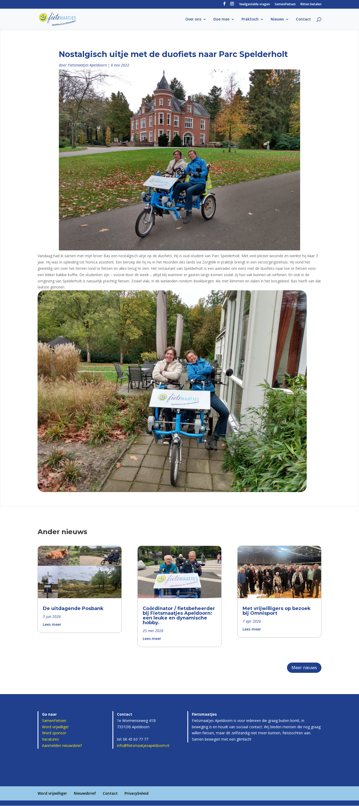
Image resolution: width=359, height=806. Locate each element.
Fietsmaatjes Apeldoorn (87, 65)
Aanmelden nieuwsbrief (62, 745)
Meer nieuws (304, 667)
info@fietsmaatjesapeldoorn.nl (143, 745)
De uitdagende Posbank (73, 608)
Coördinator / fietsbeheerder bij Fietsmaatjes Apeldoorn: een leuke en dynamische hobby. (179, 616)
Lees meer (52, 624)
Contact (303, 19)
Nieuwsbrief (85, 793)
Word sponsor (54, 732)
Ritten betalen (310, 4)
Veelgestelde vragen (254, 4)
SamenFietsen (285, 4)
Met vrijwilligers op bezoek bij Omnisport (277, 611)
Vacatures (50, 739)
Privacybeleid (136, 793)
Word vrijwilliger (55, 726)
